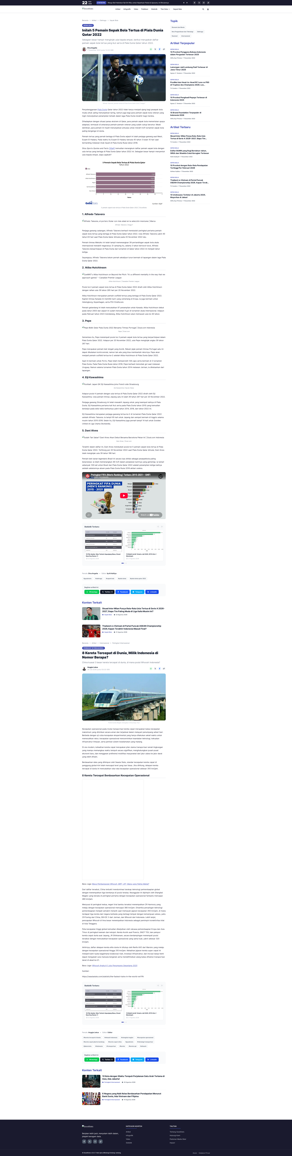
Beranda (85, 20)
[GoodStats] (89, 9)
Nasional (174, 36)
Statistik (154, 9)
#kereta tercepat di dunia (92, 1037)
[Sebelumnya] (183, 2)
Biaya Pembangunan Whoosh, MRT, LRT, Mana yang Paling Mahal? (120, 884)
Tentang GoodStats (177, 1132)
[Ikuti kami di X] (199, 2)
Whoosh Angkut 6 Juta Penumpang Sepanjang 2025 (114, 965)
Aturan (195, 1153)
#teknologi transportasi (145, 1042)
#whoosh (143, 1046)
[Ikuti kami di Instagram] (203, 2)
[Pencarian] (203, 9)
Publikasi (144, 9)
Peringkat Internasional (120, 643)
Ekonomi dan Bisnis (178, 27)
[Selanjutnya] (187, 2)
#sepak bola (110, 578)
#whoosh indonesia (110, 1037)
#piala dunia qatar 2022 (138, 578)
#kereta (122, 1046)
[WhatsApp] (151, 49)
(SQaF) (112, 148)
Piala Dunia (102, 109)
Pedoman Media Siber (178, 1139)
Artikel (117, 9)
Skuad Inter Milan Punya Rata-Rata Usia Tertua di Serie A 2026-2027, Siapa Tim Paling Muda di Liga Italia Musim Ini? (187, 138)
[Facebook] (159, 49)
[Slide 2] (124, 563)
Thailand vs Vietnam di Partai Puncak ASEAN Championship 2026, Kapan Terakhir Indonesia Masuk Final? (190, 182)
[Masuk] (208, 9)
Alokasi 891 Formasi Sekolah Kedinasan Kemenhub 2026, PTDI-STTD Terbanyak (137, 3)
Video (136, 9)
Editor (110, 1032)
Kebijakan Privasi (204, 1153)
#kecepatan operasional (145, 1037)
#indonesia (99, 1046)
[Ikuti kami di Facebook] (194, 2)
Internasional (104, 643)
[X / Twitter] (155, 49)
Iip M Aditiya (111, 573)
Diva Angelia (93, 573)
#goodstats (87, 578)
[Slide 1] (122, 563)
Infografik (127, 9)
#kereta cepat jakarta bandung (94, 1042)
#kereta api (132, 1046)
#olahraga (98, 578)
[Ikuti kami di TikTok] (208, 2)
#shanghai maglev (127, 1037)
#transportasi (111, 1046)
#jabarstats (87, 1046)
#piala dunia (122, 578)
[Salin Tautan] (164, 49)
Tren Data (164, 9)
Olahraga (103, 20)
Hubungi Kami (175, 1135)
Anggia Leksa (93, 1032)
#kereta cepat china (115, 1042)
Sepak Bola (177, 9)
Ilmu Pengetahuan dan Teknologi (182, 31)
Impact (172, 1143)
